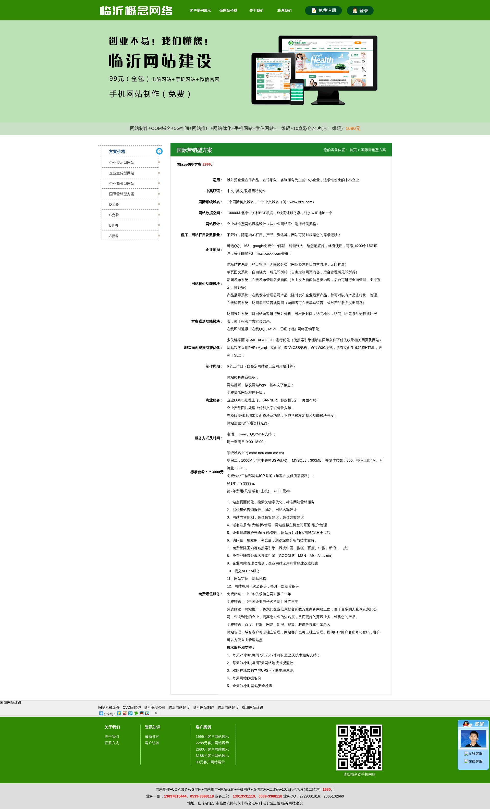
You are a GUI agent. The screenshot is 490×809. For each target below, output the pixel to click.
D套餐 (114, 204)
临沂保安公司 (154, 707)
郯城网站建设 (252, 707)
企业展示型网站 (121, 163)
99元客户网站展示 (210, 762)
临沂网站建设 (179, 707)
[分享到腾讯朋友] (136, 713)
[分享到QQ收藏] (147, 713)
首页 (353, 150)
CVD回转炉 (132, 707)
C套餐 (114, 215)
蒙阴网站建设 (10, 702)
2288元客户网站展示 (212, 743)
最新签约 (152, 736)
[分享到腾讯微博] (130, 713)
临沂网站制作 (203, 707)
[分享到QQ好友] (141, 713)
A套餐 (114, 236)
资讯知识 (152, 727)
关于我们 (256, 10)
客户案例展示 (200, 10)
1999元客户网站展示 (212, 736)
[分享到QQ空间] (119, 713)
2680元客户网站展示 (212, 749)
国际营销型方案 (121, 194)
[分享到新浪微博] (124, 713)
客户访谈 (152, 743)
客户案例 (203, 727)
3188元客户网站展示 (212, 756)
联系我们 (284, 10)
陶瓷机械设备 (109, 707)
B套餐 (114, 225)
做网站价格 (228, 10)
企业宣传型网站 (121, 173)
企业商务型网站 (121, 183)
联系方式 (112, 743)
